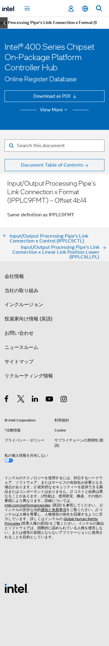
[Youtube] (49, 399)
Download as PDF (52, 96)
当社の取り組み (21, 290)
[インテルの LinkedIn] (35, 399)
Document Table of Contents (52, 165)
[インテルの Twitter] (21, 399)
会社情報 (14, 276)
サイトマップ (19, 361)
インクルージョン (24, 304)
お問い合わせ (19, 333)
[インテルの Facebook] (7, 399)
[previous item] (4, 23)
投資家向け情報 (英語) (28, 319)
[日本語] (85, 8)
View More (51, 110)
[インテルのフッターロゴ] (17, 588)
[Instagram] (64, 399)
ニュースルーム (21, 347)
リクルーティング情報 (29, 376)
